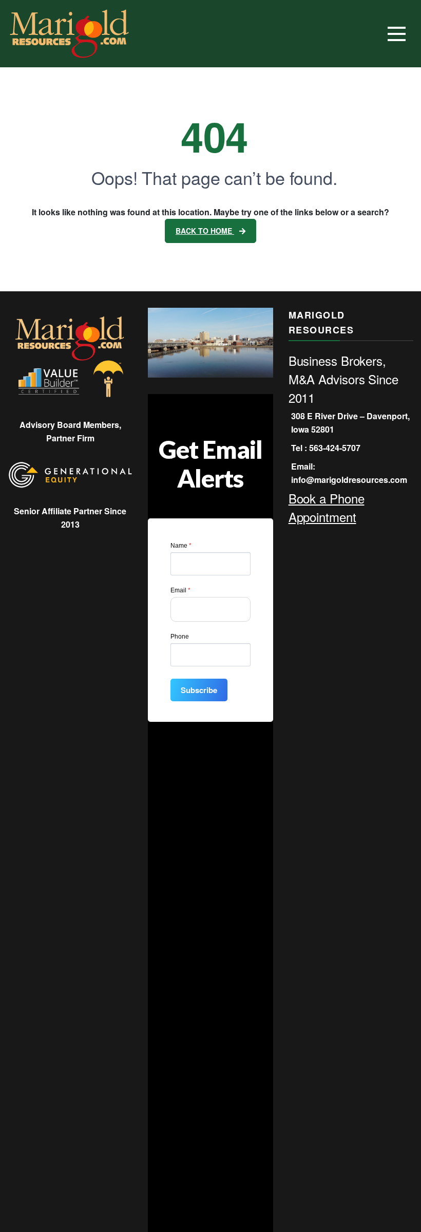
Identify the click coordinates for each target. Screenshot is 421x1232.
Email (180, 590)
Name (181, 545)
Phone (179, 636)
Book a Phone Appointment (327, 507)
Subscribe (199, 690)
